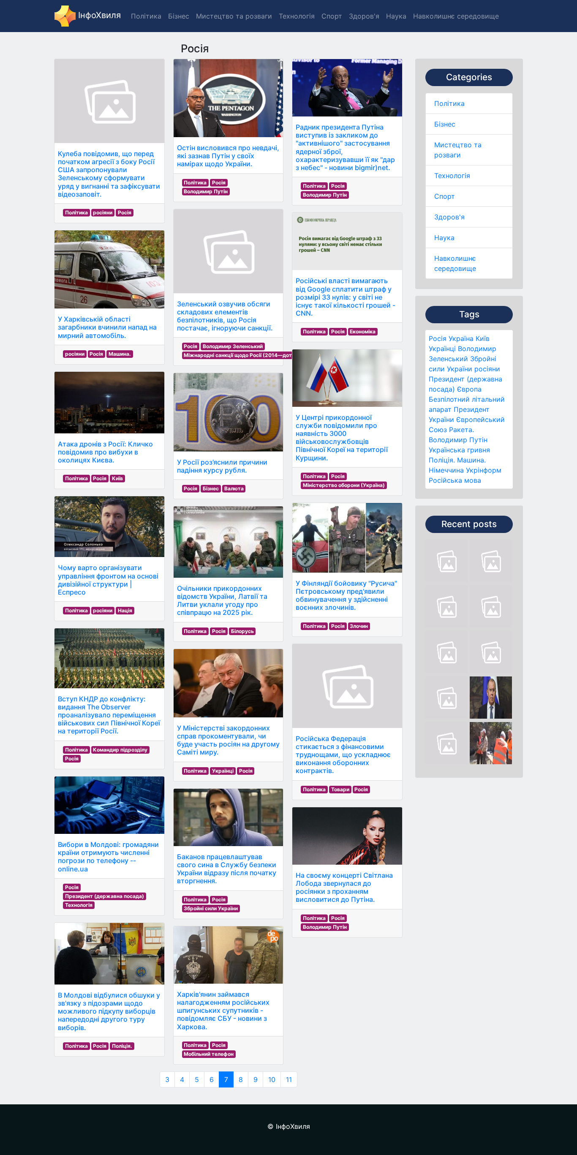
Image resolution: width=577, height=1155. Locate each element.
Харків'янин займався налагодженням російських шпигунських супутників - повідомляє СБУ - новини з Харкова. (223, 1010)
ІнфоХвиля (98, 15)
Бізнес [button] (178, 16)
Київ (483, 338)
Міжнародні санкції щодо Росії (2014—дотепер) (245, 355)
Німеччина (446, 470)
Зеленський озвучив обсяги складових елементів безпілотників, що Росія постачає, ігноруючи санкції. (225, 316)
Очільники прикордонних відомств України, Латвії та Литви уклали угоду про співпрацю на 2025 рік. (222, 600)
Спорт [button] (331, 16)
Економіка (363, 331)
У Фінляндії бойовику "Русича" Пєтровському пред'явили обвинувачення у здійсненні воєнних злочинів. (346, 595)
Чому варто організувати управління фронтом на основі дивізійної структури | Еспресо (108, 579)
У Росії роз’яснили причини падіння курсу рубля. (222, 466)
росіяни (487, 369)
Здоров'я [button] (364, 16)
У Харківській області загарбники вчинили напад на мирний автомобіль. (107, 327)
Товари (340, 789)
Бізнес (444, 124)
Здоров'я (449, 217)
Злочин (359, 626)
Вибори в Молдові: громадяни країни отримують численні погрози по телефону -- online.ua (108, 856)
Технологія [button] (297, 16)
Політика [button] (146, 16)
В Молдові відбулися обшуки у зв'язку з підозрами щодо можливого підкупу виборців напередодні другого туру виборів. (109, 1011)
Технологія (452, 175)
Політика (449, 103)
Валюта (234, 488)
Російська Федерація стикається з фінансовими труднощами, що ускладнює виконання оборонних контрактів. (343, 754)
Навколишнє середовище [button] (456, 16)
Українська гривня (459, 450)
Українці (442, 348)
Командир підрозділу (120, 750)
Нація (125, 610)
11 (289, 1079)
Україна (461, 338)
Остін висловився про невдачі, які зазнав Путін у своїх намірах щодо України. (228, 155)
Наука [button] (396, 16)
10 (271, 1079)
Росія (437, 338)
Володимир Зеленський (233, 346)
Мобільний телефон (209, 1054)
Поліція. (442, 460)
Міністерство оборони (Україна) (344, 485)
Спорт (444, 196)
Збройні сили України (211, 908)
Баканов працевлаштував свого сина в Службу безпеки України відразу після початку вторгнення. (226, 868)
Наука (444, 237)
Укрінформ (483, 470)
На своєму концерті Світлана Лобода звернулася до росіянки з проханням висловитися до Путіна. (344, 887)
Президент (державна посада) (104, 896)
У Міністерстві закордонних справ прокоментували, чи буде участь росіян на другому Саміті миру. (228, 740)
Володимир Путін (458, 439)
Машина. (471, 460)
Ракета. (461, 429)
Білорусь (242, 631)
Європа (469, 389)
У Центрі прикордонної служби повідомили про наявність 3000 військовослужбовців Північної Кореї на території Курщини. (342, 437)
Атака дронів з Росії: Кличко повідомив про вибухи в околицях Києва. (105, 452)
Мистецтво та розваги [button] (234, 16)
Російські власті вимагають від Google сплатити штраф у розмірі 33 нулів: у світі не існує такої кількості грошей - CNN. (345, 296)
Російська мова (455, 480)
